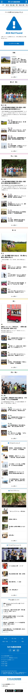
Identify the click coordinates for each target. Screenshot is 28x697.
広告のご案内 (4, 663)
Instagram (17, 650)
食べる (7, 5)
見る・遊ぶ (12, 5)
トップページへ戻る (14, 43)
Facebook (10, 650)
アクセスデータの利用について (8, 659)
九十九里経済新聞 (14, 2)
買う (17, 5)
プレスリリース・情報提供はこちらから (10, 657)
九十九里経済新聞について (7, 655)
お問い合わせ (4, 661)
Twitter (14, 650)
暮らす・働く (21, 5)
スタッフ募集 (4, 665)
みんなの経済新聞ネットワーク (14, 679)
